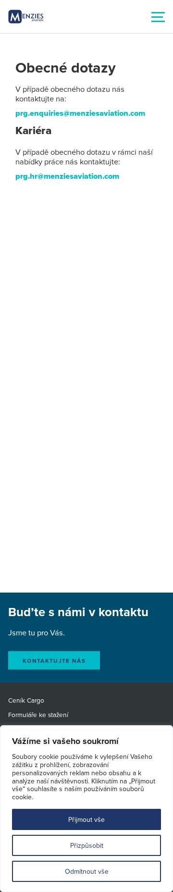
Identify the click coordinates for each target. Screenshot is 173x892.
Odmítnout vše (87, 871)
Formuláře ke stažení (38, 714)
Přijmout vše (86, 819)
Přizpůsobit (86, 845)
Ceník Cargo (26, 700)
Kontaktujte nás (54, 661)
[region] (86, 808)
